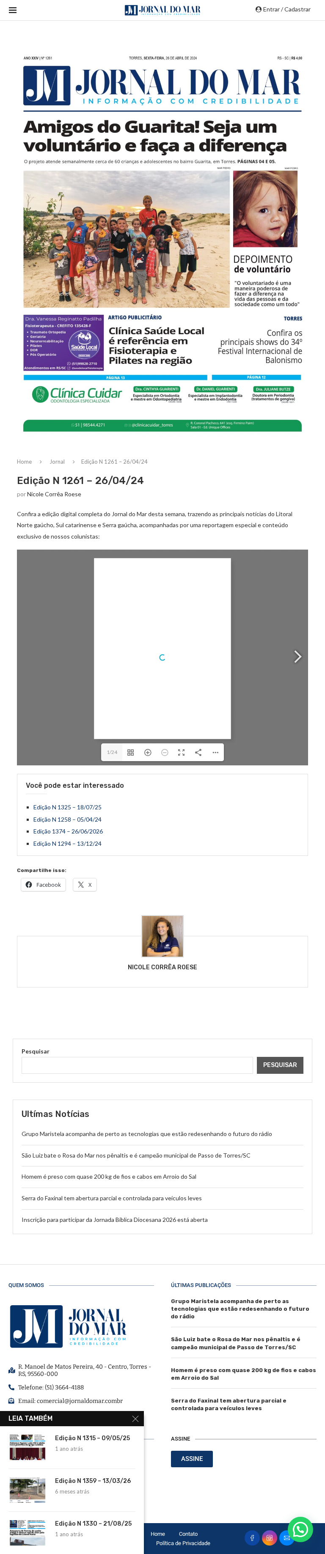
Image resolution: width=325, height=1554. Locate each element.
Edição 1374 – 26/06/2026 (68, 831)
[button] (300, 1529)
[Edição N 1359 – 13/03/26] (27, 1490)
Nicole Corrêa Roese (54, 494)
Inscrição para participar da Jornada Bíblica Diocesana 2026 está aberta (115, 1219)
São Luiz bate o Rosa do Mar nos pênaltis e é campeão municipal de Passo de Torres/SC (136, 1155)
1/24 (112, 752)
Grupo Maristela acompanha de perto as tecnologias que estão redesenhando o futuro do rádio (147, 1133)
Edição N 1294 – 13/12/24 (67, 843)
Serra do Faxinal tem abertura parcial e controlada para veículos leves (112, 1198)
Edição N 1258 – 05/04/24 (67, 819)
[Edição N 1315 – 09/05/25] (27, 1447)
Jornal (57, 461)
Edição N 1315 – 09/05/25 (92, 1438)
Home (24, 461)
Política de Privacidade (183, 1543)
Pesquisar (36, 1051)
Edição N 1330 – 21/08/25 (93, 1523)
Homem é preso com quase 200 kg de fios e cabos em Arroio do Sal (109, 1176)
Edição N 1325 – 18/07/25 (67, 807)
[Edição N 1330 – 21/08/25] (27, 1533)
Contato (188, 1534)
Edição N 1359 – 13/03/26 (93, 1481)
